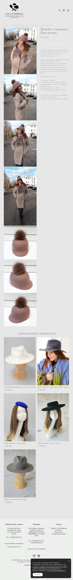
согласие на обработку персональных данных (46, 567)
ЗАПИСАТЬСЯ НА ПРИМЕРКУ (36, 549)
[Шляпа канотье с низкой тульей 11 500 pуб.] (53, 417)
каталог (6, 25)
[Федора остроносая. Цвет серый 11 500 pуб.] (20, 473)
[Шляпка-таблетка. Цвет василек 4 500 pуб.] (20, 417)
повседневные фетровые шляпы (20, 25)
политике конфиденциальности (56, 570)
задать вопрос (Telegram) (14, 543)
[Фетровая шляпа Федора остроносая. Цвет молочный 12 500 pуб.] (20, 361)
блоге (66, 99)
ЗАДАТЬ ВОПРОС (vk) (14, 547)
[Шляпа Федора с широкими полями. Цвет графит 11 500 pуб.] (53, 361)
